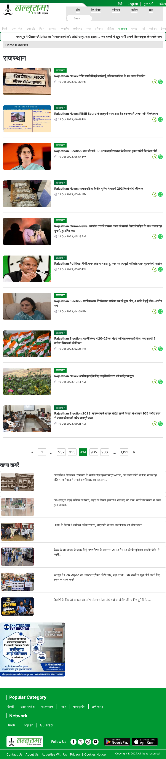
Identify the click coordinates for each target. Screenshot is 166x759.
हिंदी (120, 4)
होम (78, 9)
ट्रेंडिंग (134, 9)
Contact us (14, 754)
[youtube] (95, 741)
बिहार (41, 28)
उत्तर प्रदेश (17, 28)
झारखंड (52, 28)
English (133, 4)
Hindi (10, 725)
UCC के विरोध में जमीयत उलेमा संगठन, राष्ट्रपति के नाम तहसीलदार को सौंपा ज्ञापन (98, 525)
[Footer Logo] (24, 741)
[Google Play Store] (117, 742)
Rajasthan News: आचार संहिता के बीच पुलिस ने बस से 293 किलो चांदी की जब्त (98, 188)
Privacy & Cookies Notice (88, 754)
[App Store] (145, 742)
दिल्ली (5, 28)
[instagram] (88, 741)
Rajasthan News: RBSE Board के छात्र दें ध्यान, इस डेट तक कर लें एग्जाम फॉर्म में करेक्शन (106, 113)
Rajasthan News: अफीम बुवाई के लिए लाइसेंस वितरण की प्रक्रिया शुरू (94, 376)
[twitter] (81, 741)
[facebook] (73, 741)
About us (32, 754)
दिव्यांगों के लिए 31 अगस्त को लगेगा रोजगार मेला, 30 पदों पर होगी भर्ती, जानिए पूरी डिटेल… (102, 600)
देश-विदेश (96, 9)
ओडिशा (110, 28)
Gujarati (46, 725)
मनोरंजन (116, 9)
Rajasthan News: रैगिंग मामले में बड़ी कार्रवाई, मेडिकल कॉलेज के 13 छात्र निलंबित (99, 76)
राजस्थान (122, 28)
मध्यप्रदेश (64, 28)
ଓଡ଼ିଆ (162, 4)
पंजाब (88, 28)
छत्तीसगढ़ (77, 28)
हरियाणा (99, 28)
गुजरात (134, 28)
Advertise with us (54, 754)
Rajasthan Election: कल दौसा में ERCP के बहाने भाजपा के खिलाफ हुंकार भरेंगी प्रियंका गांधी (105, 151)
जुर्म (143, 28)
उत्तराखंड (31, 28)
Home (9, 45)
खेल (151, 9)
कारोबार (152, 28)
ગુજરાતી (148, 4)
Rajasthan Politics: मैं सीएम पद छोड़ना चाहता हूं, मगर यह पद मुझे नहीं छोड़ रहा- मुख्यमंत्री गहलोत (108, 263)
